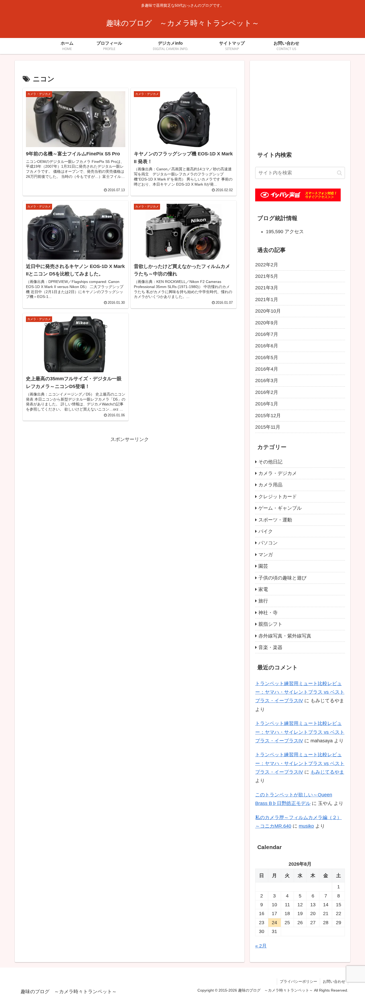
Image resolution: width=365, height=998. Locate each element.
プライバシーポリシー (298, 981)
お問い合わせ (334, 981)
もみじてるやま (327, 772)
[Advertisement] (129, 481)
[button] (339, 173)
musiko (306, 826)
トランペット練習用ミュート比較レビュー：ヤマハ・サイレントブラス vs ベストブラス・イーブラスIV (299, 692)
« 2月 (261, 946)
